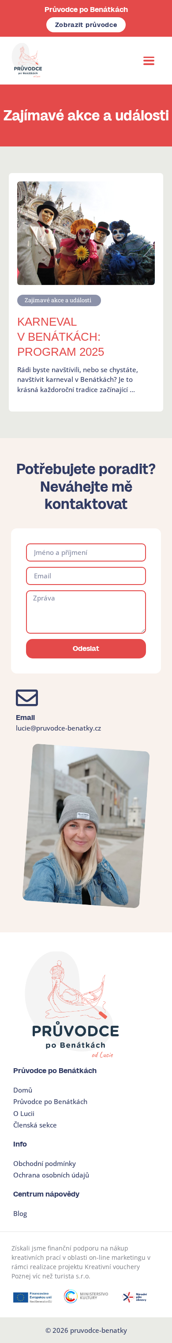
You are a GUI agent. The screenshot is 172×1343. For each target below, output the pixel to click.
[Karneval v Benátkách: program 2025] (86, 232)
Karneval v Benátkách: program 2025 (60, 336)
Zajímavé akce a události (58, 300)
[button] (149, 61)
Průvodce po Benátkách (86, 9)
